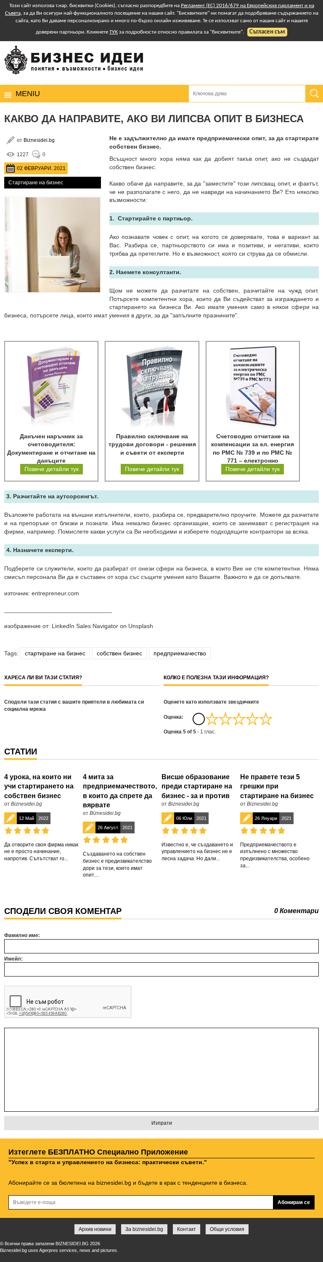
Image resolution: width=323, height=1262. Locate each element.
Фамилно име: (22, 935)
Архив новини (95, 1229)
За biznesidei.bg (144, 1229)
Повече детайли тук (51, 469)
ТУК (113, 32)
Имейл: (13, 959)
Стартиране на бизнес (35, 183)
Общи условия (227, 1229)
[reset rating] (198, 718)
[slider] (239, 718)
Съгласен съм (267, 32)
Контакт (186, 1229)
